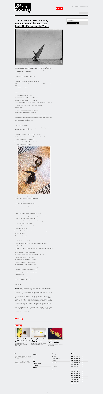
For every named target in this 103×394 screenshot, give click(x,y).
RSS (76, 13)
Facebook (73, 13)
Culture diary (55, 358)
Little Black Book (80, 11)
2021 (72, 366)
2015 (72, 377)
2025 (72, 358)
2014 (72, 379)
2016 (72, 375)
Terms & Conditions (37, 363)
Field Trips (43, 11)
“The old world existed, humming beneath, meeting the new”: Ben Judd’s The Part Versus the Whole (32, 23)
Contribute (35, 359)
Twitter (74, 13)
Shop (70, 11)
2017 (72, 373)
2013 (72, 381)
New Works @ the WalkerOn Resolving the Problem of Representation (22, 340)
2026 (72, 356)
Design (68, 8)
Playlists (52, 11)
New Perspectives (43, 288)
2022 (72, 364)
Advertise (35, 356)
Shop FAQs (35, 365)
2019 (72, 369)
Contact (35, 367)
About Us (35, 358)
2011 (72, 385)
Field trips (54, 362)
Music (84, 8)
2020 (72, 368)
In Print (34, 361)
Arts (59, 8)
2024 (72, 360)
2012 (72, 383)
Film (76, 8)
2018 (72, 371)
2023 (72, 362)
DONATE (35, 354)
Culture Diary (62, 11)
